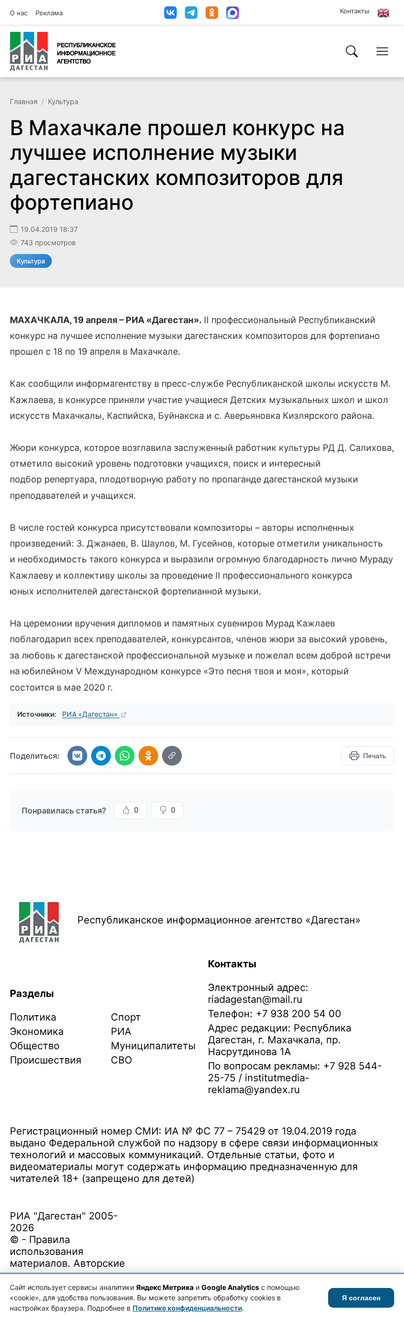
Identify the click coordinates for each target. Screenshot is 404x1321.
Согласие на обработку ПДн (151, 1194)
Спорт (126, 1017)
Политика (33, 1017)
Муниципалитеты (153, 1046)
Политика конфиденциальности (55, 1194)
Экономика (37, 1031)
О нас (19, 13)
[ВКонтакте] (170, 12)
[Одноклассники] (211, 12)
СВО (121, 1060)
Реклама (49, 13)
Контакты (355, 11)
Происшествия (45, 1060)
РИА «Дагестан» (91, 714)
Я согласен (361, 1298)
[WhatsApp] (125, 756)
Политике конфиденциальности (187, 1308)
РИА (121, 1031)
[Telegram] (191, 12)
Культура (63, 101)
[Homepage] (63, 51)
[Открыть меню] (382, 51)
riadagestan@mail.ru (255, 999)
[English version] (383, 13)
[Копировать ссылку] (172, 756)
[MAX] (232, 12)
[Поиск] (352, 51)
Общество (35, 1046)
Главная (23, 101)
